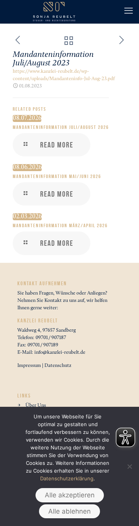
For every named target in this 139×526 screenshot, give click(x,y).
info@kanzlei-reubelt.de (59, 352)
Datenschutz (57, 365)
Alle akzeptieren (70, 495)
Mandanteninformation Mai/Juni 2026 (57, 176)
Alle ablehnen (69, 511)
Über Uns (35, 405)
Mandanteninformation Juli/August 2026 (61, 127)
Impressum (29, 365)
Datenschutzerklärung (66, 478)
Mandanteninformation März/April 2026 (60, 225)
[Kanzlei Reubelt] (54, 11)
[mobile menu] (128, 11)
